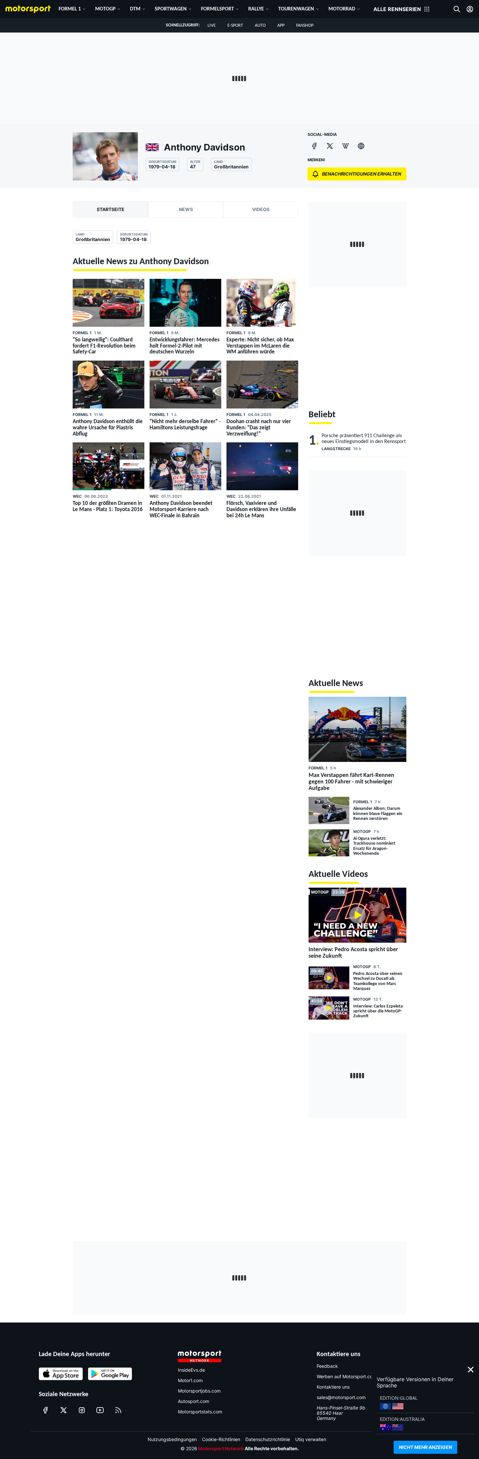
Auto (260, 25)
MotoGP (105, 9)
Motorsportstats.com (200, 1411)
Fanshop (304, 25)
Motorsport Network (221, 1448)
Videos (260, 209)
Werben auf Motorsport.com (346, 1376)
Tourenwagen (296, 9)
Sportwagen (171, 9)
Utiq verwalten (310, 1439)
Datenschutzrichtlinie (267, 1439)
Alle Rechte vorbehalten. (272, 1448)
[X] (329, 145)
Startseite (110, 209)
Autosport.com (193, 1401)
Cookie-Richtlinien (221, 1439)
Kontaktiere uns (333, 1387)
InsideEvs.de (191, 1370)
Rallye (256, 9)
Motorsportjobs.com (199, 1391)
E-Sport (235, 25)
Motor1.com (190, 1380)
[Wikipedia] (345, 145)
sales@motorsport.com (341, 1397)
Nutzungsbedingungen (172, 1439)
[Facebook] (314, 145)
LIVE (212, 25)
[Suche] (456, 9)
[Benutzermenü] (469, 9)
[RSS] (118, 1410)
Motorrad (341, 9)
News (186, 209)
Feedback (327, 1366)
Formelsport (217, 9)
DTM (135, 9)
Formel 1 (70, 9)
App (280, 25)
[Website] (361, 145)
